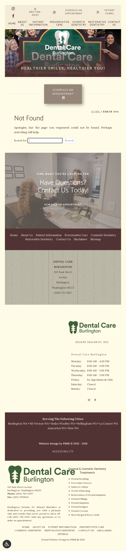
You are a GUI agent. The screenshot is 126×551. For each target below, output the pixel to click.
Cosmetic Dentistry (103, 235)
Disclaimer (80, 239)
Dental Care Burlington (89, 354)
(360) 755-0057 (63, 292)
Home (12, 23)
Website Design (49, 443)
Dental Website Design (53, 539)
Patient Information (49, 235)
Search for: (20, 140)
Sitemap (95, 239)
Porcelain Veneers (81, 482)
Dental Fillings (79, 498)
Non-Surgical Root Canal (85, 514)
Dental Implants (80, 502)
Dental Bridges (79, 506)
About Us (27, 235)
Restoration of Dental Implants (88, 494)
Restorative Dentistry (39, 239)
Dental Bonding (80, 478)
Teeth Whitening (80, 490)
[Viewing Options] (6, 544)
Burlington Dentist (18, 507)
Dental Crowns (79, 510)
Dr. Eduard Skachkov (44, 507)
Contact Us (63, 239)
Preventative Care (76, 235)
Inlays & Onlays (79, 486)
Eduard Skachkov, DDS (92, 342)
